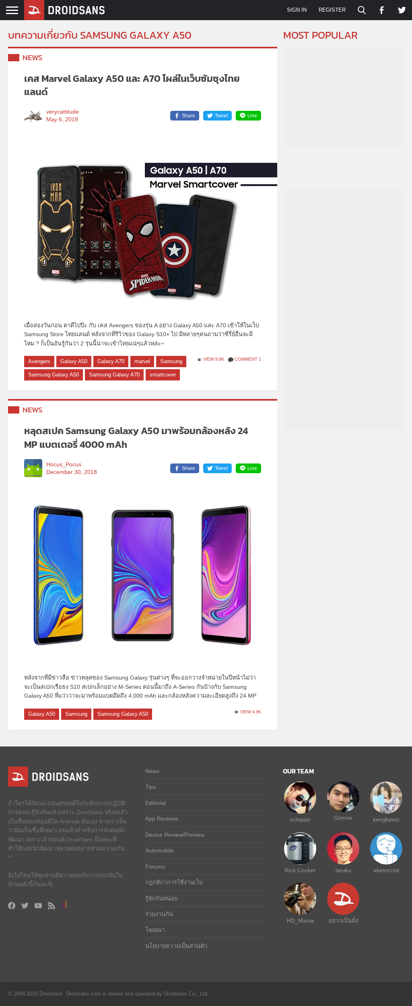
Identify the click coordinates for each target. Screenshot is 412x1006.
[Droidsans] (64, 10)
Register (332, 10)
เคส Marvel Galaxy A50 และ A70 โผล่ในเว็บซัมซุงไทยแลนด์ (132, 85)
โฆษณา (155, 930)
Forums (155, 866)
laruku (343, 870)
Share (188, 115)
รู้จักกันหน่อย (161, 898)
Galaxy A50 (73, 361)
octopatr (300, 819)
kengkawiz (386, 819)
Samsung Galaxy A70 (114, 375)
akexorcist (386, 870)
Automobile (159, 850)
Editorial (155, 803)
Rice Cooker (300, 870)
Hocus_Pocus (63, 464)
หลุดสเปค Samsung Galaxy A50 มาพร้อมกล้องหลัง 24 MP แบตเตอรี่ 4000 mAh (136, 437)
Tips (150, 787)
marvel (142, 361)
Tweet (221, 115)
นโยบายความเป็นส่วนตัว (176, 946)
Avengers (39, 361)
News (33, 57)
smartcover (163, 375)
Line (252, 115)
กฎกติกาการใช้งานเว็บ (174, 882)
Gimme (343, 818)
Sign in (297, 10)
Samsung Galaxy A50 (53, 375)
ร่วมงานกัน (159, 914)
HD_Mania (300, 920)
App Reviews (161, 818)
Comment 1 (248, 359)
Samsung (171, 361)
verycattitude (62, 112)
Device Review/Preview (174, 834)
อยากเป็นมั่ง (343, 920)
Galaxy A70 (110, 361)
